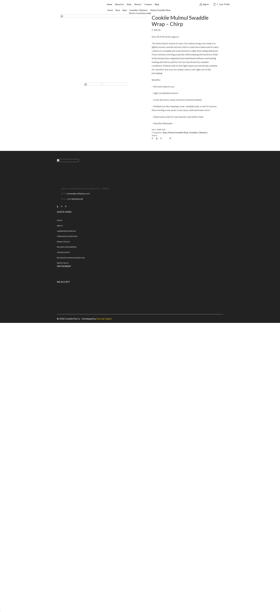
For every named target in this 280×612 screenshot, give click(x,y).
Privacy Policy (63, 242)
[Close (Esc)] (0, 608)
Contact (148, 4)
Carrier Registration (66, 231)
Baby (125, 10)
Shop (129, 4)
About (60, 226)
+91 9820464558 (75, 199)
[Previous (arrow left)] (0, 611)
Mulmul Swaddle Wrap (160, 10)
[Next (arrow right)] (1, 611)
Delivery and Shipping (67, 247)
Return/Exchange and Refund (71, 258)
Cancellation (63, 252)
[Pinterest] (161, 138)
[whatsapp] (169, 138)
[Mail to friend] (165, 138)
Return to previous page (140, 13)
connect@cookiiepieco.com (78, 193)
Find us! (137, 4)
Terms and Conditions (67, 236)
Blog (157, 4)
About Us (119, 4)
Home (109, 4)
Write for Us (62, 263)
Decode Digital (104, 318)
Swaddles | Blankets (139, 10)
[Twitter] (153, 138)
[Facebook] (157, 138)
